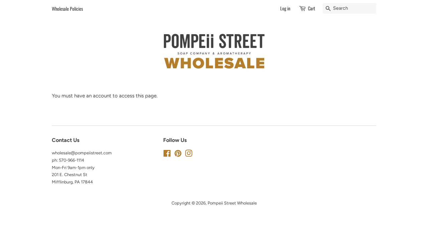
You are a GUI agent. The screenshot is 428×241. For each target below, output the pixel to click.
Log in (285, 8)
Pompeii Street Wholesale (232, 203)
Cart (311, 8)
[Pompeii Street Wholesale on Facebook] (167, 154)
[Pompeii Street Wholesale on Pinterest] (178, 154)
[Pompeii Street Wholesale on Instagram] (188, 154)
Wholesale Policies (67, 8)
